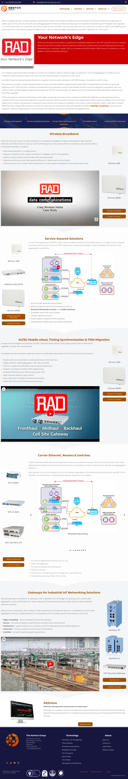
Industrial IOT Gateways (115, 121)
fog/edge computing (99, 106)
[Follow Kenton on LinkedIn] (11, 763)
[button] (50, 198)
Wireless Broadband (13, 121)
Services (90, 9)
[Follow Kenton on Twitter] (7, 763)
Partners (78, 9)
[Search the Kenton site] (126, 2)
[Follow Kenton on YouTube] (15, 763)
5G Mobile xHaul (90, 121)
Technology (65, 9)
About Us (102, 9)
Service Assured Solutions (38, 121)
